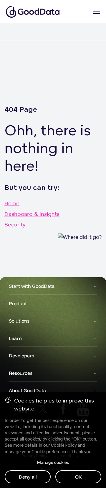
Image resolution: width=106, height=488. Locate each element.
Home (11, 203)
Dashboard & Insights (31, 214)
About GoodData (27, 390)
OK (78, 477)
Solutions (19, 321)
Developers (21, 356)
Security (14, 224)
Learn (15, 338)
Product (18, 303)
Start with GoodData (31, 286)
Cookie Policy (64, 445)
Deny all (28, 477)
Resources (20, 373)
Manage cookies (53, 462)
